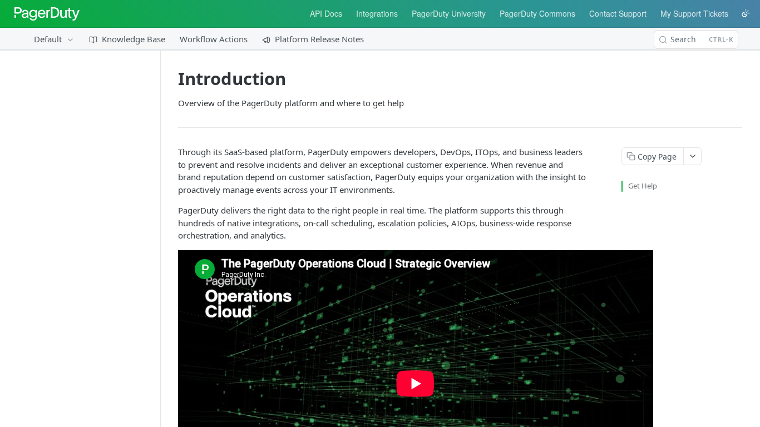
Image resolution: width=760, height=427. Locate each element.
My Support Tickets (694, 13)
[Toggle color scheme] (745, 13)
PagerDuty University (449, 13)
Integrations (377, 13)
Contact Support (618, 13)
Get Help (642, 186)
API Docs (326, 13)
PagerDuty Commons (537, 13)
